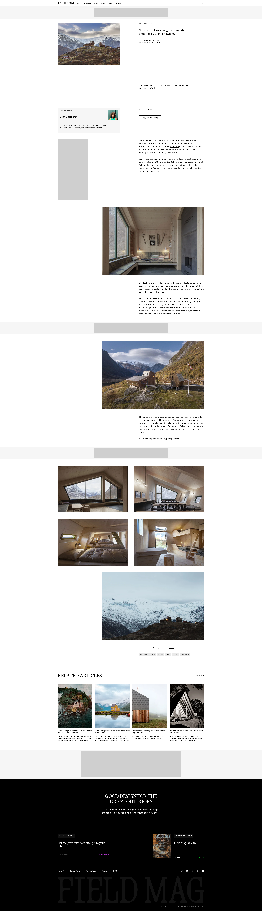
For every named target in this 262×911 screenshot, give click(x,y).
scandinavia (185, 654)
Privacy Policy (75, 871)
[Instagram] (182, 871)
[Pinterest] (192, 871)
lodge (168, 654)
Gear (78, 3)
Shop (96, 3)
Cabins (171, 648)
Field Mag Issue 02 (185, 843)
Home (140, 23)
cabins (175, 654)
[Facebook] (197, 871)
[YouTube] (203, 871)
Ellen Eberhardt (154, 40)
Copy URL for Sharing (150, 118)
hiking (153, 654)
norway (160, 654)
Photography (87, 3)
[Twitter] (187, 871)
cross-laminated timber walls (175, 310)
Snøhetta (174, 146)
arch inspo (148, 23)
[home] (66, 3)
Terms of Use (91, 871)
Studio (109, 3)
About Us (61, 871)
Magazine (118, 3)
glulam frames (153, 310)
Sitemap (105, 871)
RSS (115, 871)
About (103, 3)
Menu (202, 3)
